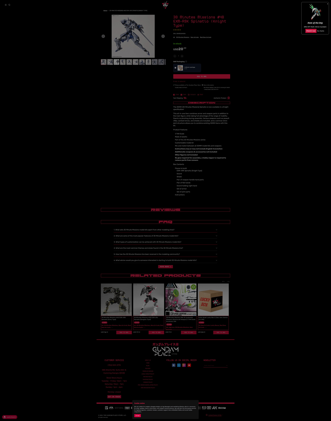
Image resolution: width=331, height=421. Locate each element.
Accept (137, 415)
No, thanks (320, 31)
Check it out (311, 31)
